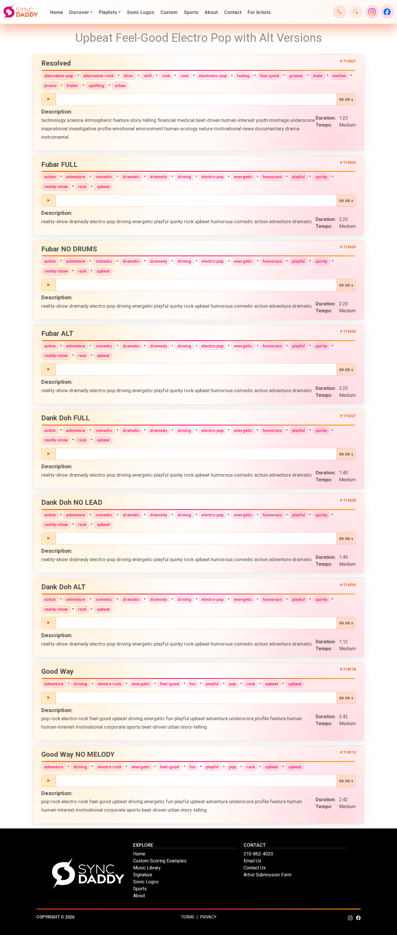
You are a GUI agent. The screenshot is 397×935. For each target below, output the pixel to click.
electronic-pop (213, 75)
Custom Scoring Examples (160, 861)
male (317, 75)
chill (148, 75)
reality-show (56, 186)
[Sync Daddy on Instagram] (372, 12)
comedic (104, 176)
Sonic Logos (140, 12)
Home (56, 12)
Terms (187, 917)
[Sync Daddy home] (20, 12)
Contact (233, 12)
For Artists (259, 12)
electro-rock (109, 684)
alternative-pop (58, 75)
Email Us (252, 861)
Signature (142, 875)
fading (243, 75)
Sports (191, 12)
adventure (75, 176)
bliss (128, 75)
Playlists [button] (108, 12)
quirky (321, 176)
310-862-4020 (258, 854)
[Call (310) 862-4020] (339, 12)
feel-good (269, 75)
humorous (272, 176)
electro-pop (212, 176)
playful (298, 176)
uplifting (96, 85)
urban (120, 85)
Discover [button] (79, 12)
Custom (169, 12)
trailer (72, 85)
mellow (339, 75)
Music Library (147, 868)
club (166, 75)
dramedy (158, 176)
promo (50, 85)
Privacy (208, 917)
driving (184, 176)
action (50, 176)
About (211, 12)
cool (184, 75)
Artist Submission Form (268, 875)
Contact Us (255, 868)
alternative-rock (98, 75)
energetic (243, 176)
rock (82, 186)
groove (296, 75)
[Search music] (355, 12)
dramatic (131, 176)
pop (232, 684)
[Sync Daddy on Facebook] (387, 12)
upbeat (103, 186)
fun (192, 684)
